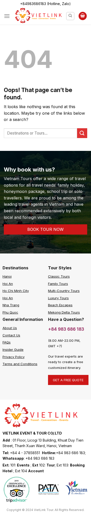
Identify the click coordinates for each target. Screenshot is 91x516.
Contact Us (11, 335)
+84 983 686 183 (66, 329)
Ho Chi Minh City (16, 291)
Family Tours (58, 284)
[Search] (70, 16)
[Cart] (83, 16)
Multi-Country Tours (64, 291)
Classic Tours (59, 276)
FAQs (7, 342)
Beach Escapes (60, 305)
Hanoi (7, 276)
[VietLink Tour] (38, 16)
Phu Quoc (10, 312)
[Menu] (7, 16)
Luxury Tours (58, 298)
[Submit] (82, 133)
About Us (10, 328)
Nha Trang (11, 305)
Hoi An (8, 284)
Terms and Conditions (20, 364)
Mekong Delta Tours (64, 312)
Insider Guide (13, 350)
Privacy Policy (14, 357)
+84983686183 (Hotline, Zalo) (45, 4)
